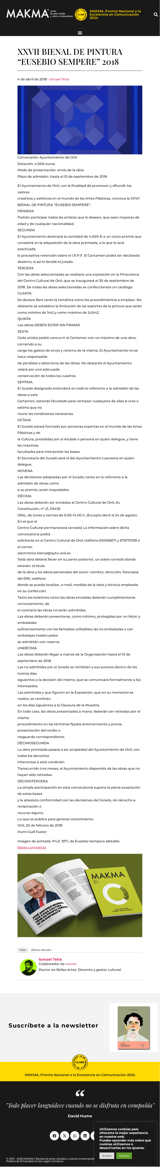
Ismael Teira (59, 79)
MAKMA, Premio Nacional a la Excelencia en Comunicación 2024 (115, 14)
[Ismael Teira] (28, 967)
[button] (156, 14)
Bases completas (31, 847)
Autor (23, 949)
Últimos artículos (41, 949)
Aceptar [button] (124, 1155)
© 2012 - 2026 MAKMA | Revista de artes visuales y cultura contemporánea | (52, 1158)
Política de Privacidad (19, 1161)
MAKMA (71, 964)
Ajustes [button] (107, 1155)
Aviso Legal (42, 1161)
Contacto (57, 1161)
